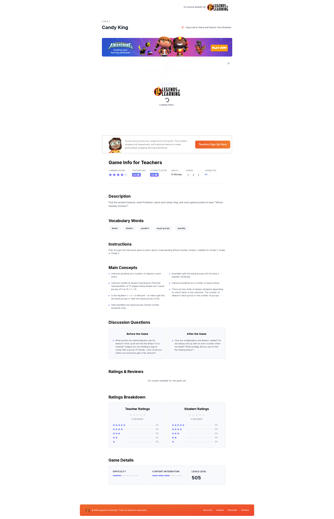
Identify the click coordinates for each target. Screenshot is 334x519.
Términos (245, 510)
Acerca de (207, 510)
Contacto (220, 510)
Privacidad (232, 510)
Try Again (167, 85)
